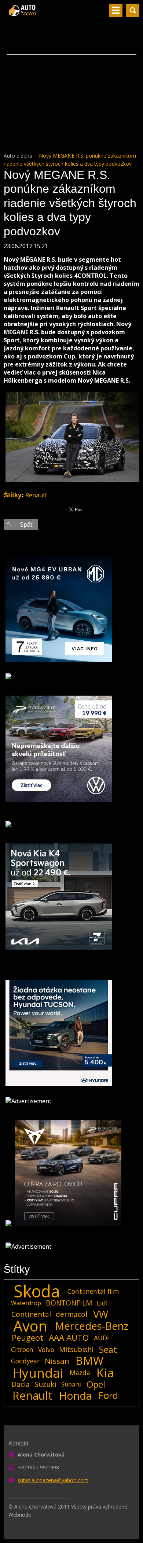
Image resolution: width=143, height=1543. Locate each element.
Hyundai (38, 1372)
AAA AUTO (69, 1337)
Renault (36, 495)
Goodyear (25, 1360)
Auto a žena (18, 155)
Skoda (37, 1291)
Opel (96, 1384)
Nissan (57, 1361)
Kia (105, 1372)
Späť (26, 524)
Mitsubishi (76, 1349)
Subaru (71, 1384)
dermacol (71, 1314)
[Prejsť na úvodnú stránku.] (23, 13)
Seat (108, 1349)
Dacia (20, 1384)
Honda (75, 1395)
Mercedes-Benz (91, 1326)
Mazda (80, 1372)
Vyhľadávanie (132, 10)
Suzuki (45, 1384)
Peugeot (27, 1337)
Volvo (46, 1349)
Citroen (22, 1349)
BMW (89, 1360)
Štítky (13, 495)
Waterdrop (26, 1303)
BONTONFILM (69, 1303)
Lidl (102, 1303)
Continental (31, 1314)
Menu (115, 10)
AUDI (101, 1337)
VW (100, 1314)
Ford (108, 1395)
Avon (30, 1326)
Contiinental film (93, 1291)
